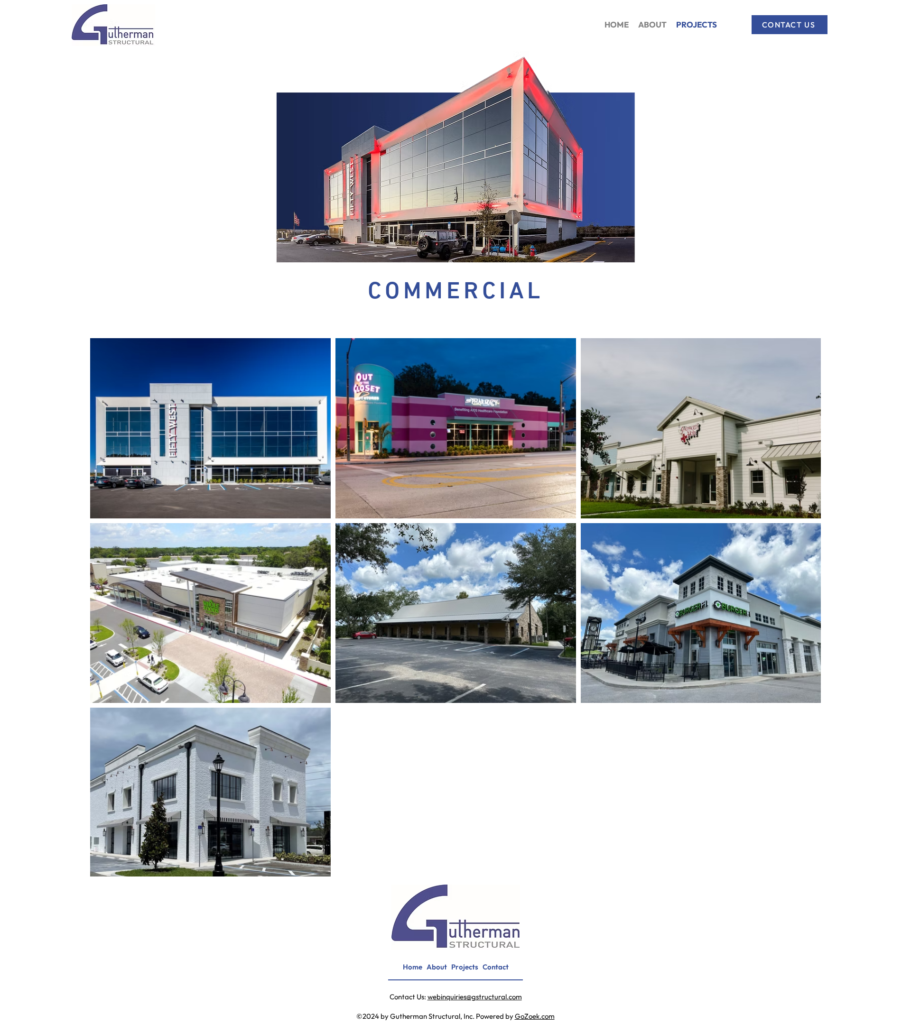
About (437, 966)
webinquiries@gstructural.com (475, 996)
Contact (496, 966)
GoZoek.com (535, 1016)
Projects (464, 966)
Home (412, 966)
